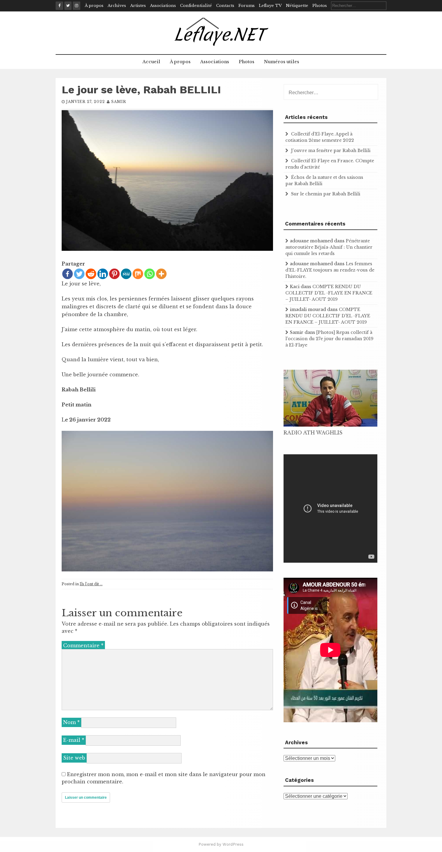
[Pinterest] (114, 274)
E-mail (73, 740)
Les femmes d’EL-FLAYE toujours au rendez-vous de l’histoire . (329, 270)
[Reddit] (91, 274)
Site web (74, 758)
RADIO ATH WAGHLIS (313, 433)
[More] (161, 274)
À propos (94, 5)
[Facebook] (67, 274)
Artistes (138, 5)
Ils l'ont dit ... (91, 584)
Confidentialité (196, 5)
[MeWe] (126, 274)
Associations (163, 5)
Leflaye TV (270, 5)
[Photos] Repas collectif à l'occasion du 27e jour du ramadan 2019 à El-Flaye (329, 339)
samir (118, 101)
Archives (117, 5)
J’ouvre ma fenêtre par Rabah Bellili (330, 150)
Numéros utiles (281, 61)
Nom (71, 722)
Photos (319, 5)
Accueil (151, 61)
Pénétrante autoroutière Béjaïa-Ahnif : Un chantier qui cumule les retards (329, 247)
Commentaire (83, 645)
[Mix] (138, 274)
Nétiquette (297, 5)
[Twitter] (79, 274)
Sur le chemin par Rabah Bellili (325, 194)
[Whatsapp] (149, 274)
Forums (246, 5)
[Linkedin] (102, 274)
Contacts (225, 5)
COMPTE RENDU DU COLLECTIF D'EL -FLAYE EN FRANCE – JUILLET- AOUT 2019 (328, 293)
